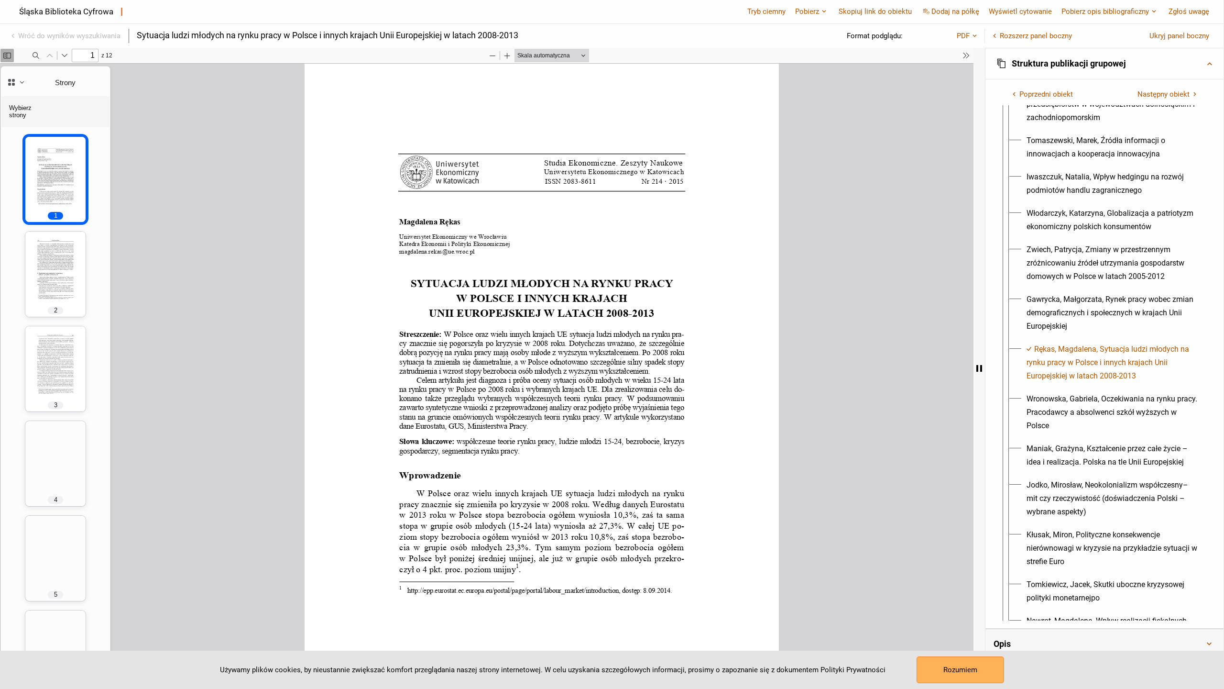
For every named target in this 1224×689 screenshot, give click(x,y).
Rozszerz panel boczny (1036, 36)
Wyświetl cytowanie (1020, 11)
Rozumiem (960, 670)
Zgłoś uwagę (1189, 11)
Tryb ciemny (766, 11)
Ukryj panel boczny (1179, 36)
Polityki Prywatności (852, 670)
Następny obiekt (1163, 94)
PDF (963, 36)
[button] (1104, 63)
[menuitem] (1113, 147)
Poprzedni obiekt (1046, 94)
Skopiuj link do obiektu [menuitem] (875, 11)
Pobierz (807, 11)
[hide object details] (979, 368)
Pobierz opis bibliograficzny (1105, 11)
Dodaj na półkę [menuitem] (955, 11)
